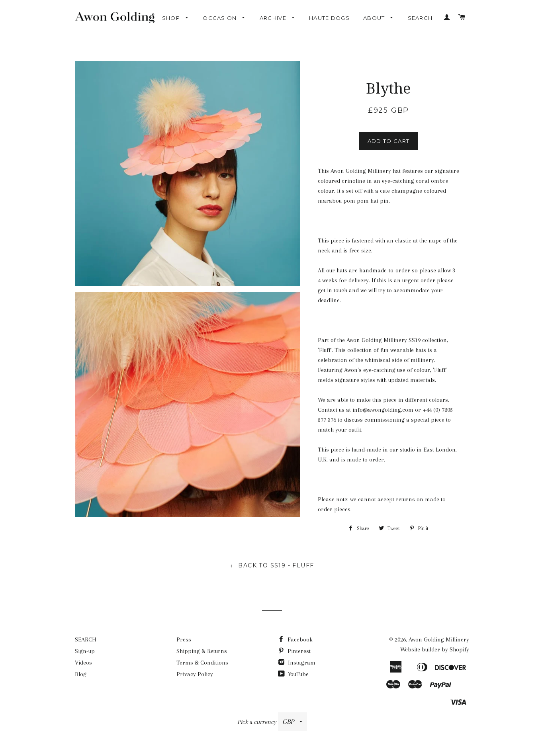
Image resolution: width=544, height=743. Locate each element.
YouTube (297, 674)
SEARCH (420, 18)
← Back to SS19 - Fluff (272, 565)
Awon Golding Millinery (439, 639)
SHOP (172, 18)
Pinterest (298, 651)
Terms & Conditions (202, 662)
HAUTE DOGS (329, 18)
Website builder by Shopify (434, 649)
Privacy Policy (194, 674)
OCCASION (221, 18)
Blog (80, 674)
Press (183, 639)
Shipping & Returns (201, 651)
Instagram (300, 662)
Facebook (299, 639)
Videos (83, 662)
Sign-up (85, 651)
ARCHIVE (274, 18)
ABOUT (375, 18)
